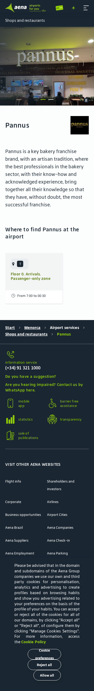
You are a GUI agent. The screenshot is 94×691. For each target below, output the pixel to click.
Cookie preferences (44, 654)
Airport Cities (57, 514)
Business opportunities (23, 514)
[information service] (47, 354)
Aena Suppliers (16, 540)
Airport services (64, 327)
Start (10, 327)
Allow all (47, 675)
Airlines (52, 502)
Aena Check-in (58, 540)
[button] (86, 8)
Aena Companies (60, 527)
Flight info (13, 481)
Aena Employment (19, 553)
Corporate (13, 502)
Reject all (44, 665)
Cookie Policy (33, 641)
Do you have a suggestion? (30, 376)
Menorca (32, 327)
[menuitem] (47, 66)
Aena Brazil (14, 527)
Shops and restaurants (26, 334)
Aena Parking (57, 553)
